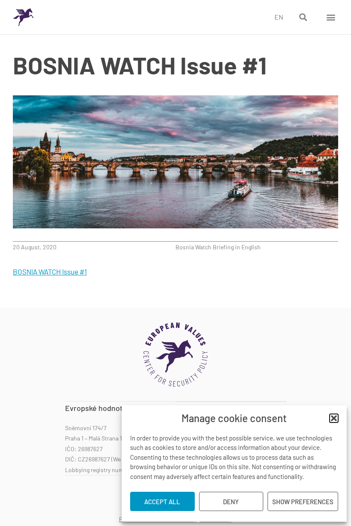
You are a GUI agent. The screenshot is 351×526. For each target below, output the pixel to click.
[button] (334, 418)
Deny (231, 501)
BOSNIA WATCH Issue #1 (50, 271)
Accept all (162, 501)
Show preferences (302, 501)
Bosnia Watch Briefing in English (218, 247)
